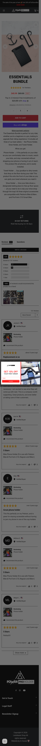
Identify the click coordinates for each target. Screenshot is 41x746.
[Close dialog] (39, 363)
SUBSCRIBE (11, 381)
